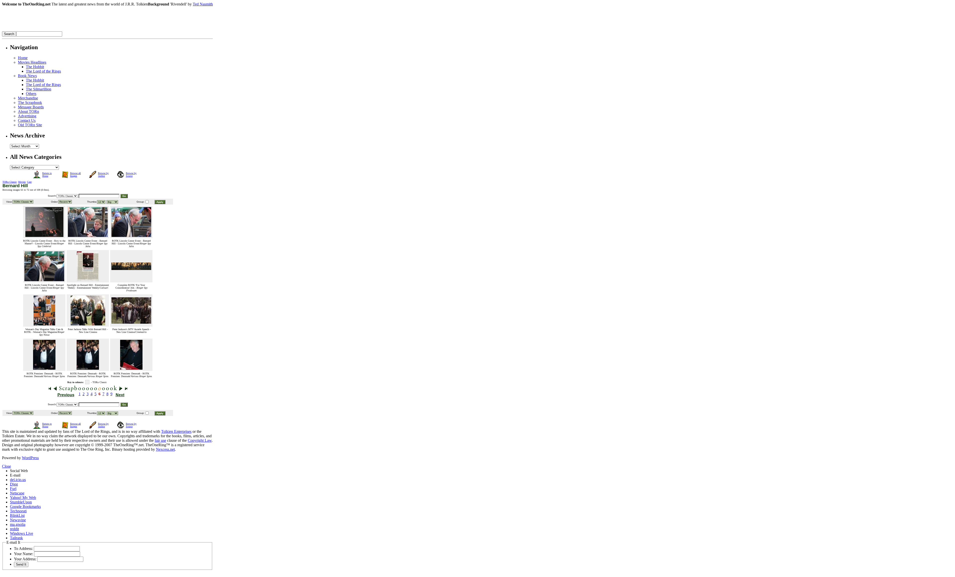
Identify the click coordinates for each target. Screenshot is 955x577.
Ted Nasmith (203, 4)
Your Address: (25, 559)
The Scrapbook (30, 102)
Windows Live (21, 533)
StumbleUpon (21, 502)
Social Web (19, 471)
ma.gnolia (17, 524)
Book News (27, 76)
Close (6, 466)
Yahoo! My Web (23, 497)
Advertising (27, 116)
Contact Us (27, 120)
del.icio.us (18, 480)
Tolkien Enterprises (176, 431)
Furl (13, 489)
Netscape (17, 493)
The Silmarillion (38, 89)
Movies (22, 181)
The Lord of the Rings (43, 71)
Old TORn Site (30, 125)
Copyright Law (200, 440)
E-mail (15, 475)
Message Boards (31, 107)
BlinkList (17, 515)
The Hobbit (35, 67)
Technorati (18, 511)
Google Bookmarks (25, 506)
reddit (14, 529)
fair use (160, 440)
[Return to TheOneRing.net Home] (76, 30)
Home (23, 58)
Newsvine (18, 520)
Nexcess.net (165, 449)
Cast (29, 181)
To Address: (23, 548)
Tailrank (16, 538)
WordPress (30, 458)
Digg (14, 484)
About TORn (28, 111)
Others (31, 93)
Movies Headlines (32, 62)
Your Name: (23, 554)
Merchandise (28, 98)
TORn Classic (9, 181)
